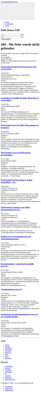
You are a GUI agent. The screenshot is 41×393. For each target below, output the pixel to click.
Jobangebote (8, 336)
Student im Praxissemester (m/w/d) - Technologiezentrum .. (16, 237)
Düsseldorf (8, 349)
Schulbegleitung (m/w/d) (11, 289)
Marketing (8, 377)
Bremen (7, 347)
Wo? (22, 37)
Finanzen (8, 370)
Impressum (8, 388)
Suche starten (6, 39)
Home (7, 22)
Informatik (8, 372)
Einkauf (7, 368)
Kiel (6, 354)
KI (6, 374)
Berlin (7, 345)
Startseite (7, 57)
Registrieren (9, 24)
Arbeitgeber (9, 386)
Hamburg (8, 352)
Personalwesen (10, 379)
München (8, 358)
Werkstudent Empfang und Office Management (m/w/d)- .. (15, 208)
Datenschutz (9, 390)
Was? (22, 35)
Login (7, 26)
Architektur (9, 366)
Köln (6, 356)
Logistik (8, 376)
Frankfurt (8, 351)
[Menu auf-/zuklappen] (17, 11)
